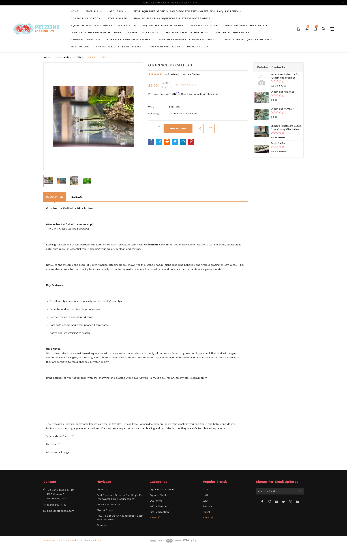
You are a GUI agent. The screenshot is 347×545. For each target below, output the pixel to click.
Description (54, 196)
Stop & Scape (117, 18)
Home (74, 11)
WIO (205, 500)
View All (154, 517)
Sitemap (102, 525)
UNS (205, 495)
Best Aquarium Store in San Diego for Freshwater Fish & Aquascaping (186, 11)
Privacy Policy (197, 46)
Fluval (206, 511)
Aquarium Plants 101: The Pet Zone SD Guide (103, 25)
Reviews (76, 196)
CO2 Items (156, 500)
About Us (116, 11)
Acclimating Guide (204, 25)
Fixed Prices (80, 46)
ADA (205, 489)
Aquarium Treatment (162, 489)
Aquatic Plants (158, 495)
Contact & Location (85, 18)
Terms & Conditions (85, 39)
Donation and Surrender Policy (248, 25)
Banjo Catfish (278, 143)
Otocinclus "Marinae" (283, 92)
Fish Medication (159, 511)
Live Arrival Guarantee (232, 32)
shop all (92, 11)
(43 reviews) (172, 74)
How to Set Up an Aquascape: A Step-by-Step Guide (172, 18)
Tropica (207, 506)
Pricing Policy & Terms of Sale (119, 46)
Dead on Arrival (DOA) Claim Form (247, 39)
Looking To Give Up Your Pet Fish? (96, 32)
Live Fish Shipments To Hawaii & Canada (186, 39)
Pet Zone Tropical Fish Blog (187, 32)
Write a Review (191, 74)
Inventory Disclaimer (164, 46)
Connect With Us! (142, 32)
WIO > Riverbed (159, 506)
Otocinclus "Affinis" (282, 109)
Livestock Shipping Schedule (128, 39)
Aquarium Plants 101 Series (163, 25)
